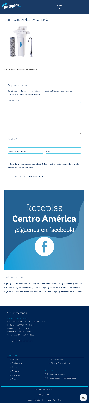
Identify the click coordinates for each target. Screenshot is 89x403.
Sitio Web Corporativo (23, 341)
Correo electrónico (17, 152)
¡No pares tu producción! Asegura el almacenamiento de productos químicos (44, 284)
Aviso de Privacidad (44, 389)
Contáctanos (18, 313)
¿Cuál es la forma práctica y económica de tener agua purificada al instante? (44, 292)
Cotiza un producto (56, 374)
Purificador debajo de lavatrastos (20, 70)
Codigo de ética (45, 395)
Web (48, 152)
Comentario (14, 100)
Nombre (12, 139)
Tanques (15, 359)
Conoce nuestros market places (61, 378)
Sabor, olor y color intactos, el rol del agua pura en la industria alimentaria (43, 288)
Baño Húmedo (57, 359)
